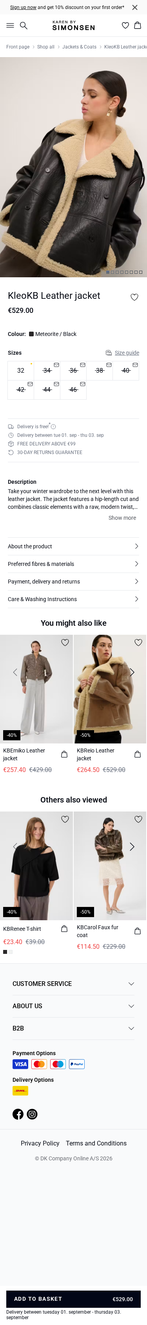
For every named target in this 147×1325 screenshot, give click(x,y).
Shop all (45, 47)
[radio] (21, 370)
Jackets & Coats (79, 47)
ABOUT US (27, 1006)
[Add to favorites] (134, 297)
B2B (18, 1028)
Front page (17, 47)
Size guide (127, 353)
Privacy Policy (40, 1143)
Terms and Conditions (96, 1143)
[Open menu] (9, 25)
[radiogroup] (73, 380)
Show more (122, 518)
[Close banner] (135, 7)
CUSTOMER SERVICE (42, 983)
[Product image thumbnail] (107, 272)
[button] (73, 546)
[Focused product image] (73, 167)
